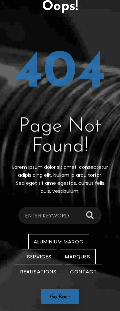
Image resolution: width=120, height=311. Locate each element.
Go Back (60, 297)
